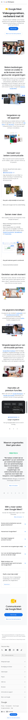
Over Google (16, 710)
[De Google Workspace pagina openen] (8, 2)
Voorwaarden (9, 710)
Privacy (2, 710)
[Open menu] (1, 2)
